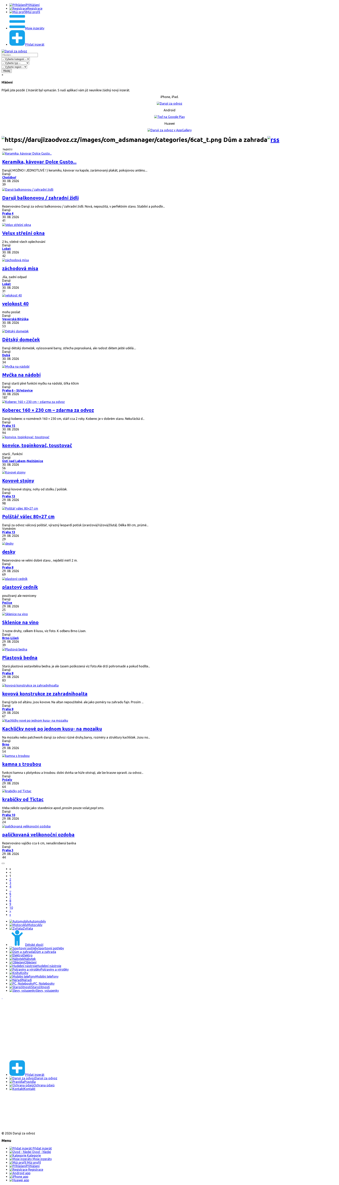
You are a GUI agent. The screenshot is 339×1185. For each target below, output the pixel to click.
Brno (5, 744)
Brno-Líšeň (10, 638)
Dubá (6, 355)
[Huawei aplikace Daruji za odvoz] (16, 1126)
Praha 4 (7, 213)
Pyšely (7, 779)
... (10, 890)
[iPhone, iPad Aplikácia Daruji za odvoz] (14, 1114)
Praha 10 (8, 815)
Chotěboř (9, 177)
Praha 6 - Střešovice (17, 390)
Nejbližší (8, 149)
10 (11, 907)
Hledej (6, 70)
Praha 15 (8, 425)
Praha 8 (7, 567)
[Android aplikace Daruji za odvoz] (16, 1101)
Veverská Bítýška (15, 319)
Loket (6, 248)
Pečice (7, 602)
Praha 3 (7, 850)
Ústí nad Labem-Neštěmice (22, 461)
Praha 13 (8, 496)
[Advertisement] (119, 1029)
